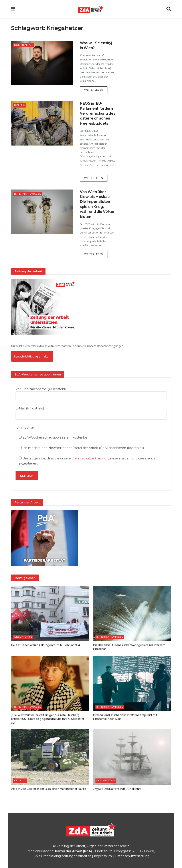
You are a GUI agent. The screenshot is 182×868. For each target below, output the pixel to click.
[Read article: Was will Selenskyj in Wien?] (42, 63)
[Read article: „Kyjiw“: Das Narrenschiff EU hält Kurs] (132, 757)
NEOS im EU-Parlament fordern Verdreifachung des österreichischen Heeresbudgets (97, 113)
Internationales (27, 193)
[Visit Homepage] (91, 9)
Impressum (103, 856)
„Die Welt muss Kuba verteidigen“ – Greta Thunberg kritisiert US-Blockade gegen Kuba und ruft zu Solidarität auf (47, 718)
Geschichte (23, 636)
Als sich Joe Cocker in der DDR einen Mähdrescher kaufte (48, 788)
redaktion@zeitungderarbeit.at (67, 856)
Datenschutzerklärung (89, 458)
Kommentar (23, 44)
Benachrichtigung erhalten (32, 356)
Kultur (20, 780)
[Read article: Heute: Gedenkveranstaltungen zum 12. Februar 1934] (50, 613)
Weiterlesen (95, 89)
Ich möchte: (25, 427)
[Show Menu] (13, 9)
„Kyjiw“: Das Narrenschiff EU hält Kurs (117, 788)
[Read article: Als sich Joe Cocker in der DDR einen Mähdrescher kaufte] (50, 757)
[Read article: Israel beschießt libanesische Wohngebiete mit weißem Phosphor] (132, 613)
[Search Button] (168, 9)
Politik (19, 105)
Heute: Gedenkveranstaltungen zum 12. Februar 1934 (45, 645)
